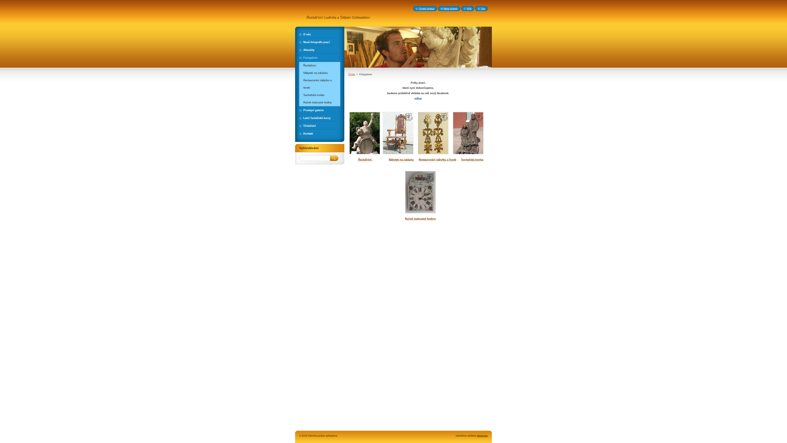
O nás (351, 74)
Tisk (483, 8)
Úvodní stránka (426, 8)
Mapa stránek (450, 8)
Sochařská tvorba (472, 159)
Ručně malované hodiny (420, 218)
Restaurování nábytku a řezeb (437, 159)
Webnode (482, 436)
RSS (469, 8)
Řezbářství (365, 159)
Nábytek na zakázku (401, 159)
